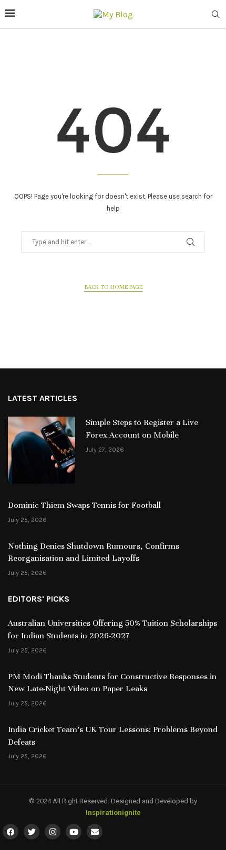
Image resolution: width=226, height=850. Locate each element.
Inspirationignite (113, 812)
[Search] (215, 14)
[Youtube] (73, 832)
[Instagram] (52, 832)
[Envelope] (94, 832)
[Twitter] (31, 832)
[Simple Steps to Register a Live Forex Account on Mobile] (41, 450)
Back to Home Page (113, 286)
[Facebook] (10, 832)
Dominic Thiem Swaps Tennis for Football (84, 505)
